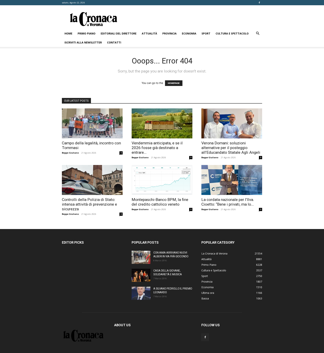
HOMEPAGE (174, 83)
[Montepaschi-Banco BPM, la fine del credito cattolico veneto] (162, 180)
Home (68, 33)
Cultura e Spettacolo (232, 33)
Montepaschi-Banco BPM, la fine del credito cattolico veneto (160, 202)
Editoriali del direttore (118, 33)
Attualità (149, 33)
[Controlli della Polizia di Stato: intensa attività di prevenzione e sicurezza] (92, 180)
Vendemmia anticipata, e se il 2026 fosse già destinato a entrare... (157, 148)
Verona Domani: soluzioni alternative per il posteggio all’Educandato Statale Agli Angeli (230, 148)
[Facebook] (259, 2)
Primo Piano (86, 33)
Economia (189, 33)
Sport (206, 33)
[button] (257, 34)
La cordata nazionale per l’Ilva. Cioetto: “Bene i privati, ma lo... (227, 202)
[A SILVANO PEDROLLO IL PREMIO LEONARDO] (141, 293)
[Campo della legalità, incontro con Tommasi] (92, 123)
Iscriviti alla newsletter (83, 42)
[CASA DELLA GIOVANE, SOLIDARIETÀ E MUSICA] (141, 275)
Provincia (169, 33)
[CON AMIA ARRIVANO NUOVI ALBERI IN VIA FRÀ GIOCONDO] (141, 257)
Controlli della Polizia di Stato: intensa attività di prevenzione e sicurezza (89, 204)
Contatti (114, 42)
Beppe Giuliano (70, 152)
